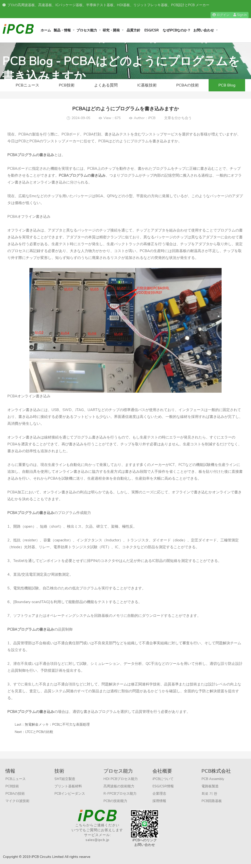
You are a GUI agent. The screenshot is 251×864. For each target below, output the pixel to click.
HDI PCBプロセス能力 (120, 779)
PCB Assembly (212, 779)
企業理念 (159, 793)
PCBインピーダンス (69, 793)
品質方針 (133, 30)
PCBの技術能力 (115, 801)
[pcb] (18, 28)
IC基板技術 (147, 85)
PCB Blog (226, 85)
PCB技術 (67, 85)
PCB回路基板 (211, 801)
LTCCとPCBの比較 (39, 732)
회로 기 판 (209, 793)
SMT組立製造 (64, 779)
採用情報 (159, 801)
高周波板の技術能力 (118, 786)
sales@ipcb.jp (97, 840)
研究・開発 (111, 30)
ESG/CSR (151, 30)
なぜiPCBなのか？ (177, 30)
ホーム (46, 30)
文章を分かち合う (178, 118)
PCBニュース (27, 85)
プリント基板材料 (68, 786)
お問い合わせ (203, 30)
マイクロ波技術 (17, 801)
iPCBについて (163, 779)
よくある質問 (106, 85)
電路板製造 (210, 786)
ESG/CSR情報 (163, 786)
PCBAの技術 (187, 85)
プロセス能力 (86, 30)
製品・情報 (62, 30)
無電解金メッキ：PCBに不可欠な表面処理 (57, 724)
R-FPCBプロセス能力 (120, 793)
